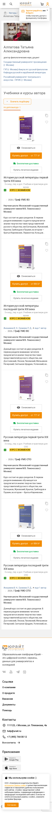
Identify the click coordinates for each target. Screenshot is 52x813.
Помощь (7, 710)
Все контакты (9, 743)
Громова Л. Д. (25, 328)
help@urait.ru (14, 731)
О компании (8, 687)
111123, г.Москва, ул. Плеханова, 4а (27, 725)
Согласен (11, 805)
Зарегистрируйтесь (34, 11)
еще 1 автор (40, 328)
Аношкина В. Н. (11, 328)
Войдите (29, 13)
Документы (8, 704)
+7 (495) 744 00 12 (17, 736)
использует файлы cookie (15, 785)
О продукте (8, 693)
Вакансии (7, 698)
